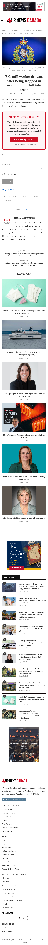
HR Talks (5, 904)
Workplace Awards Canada (12, 900)
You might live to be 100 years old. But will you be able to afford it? (32, 628)
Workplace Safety (8, 813)
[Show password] (42, 168)
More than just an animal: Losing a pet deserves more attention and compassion (32, 671)
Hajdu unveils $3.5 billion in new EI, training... (24, 518)
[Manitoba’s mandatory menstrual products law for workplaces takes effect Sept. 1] (24, 293)
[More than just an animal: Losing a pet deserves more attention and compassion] (9, 672)
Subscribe (5, 881)
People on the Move (9, 865)
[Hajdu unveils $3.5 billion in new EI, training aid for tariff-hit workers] (24, 500)
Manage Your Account (10, 885)
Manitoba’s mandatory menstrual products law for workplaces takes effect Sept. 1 (32, 699)
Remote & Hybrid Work (10, 869)
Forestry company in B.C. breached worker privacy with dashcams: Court (30, 643)
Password (6, 164)
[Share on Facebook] (30, 209)
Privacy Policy (7, 931)
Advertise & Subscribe (14, 874)
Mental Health (7, 817)
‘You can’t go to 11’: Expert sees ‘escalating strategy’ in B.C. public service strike (32, 685)
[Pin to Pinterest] (33, 209)
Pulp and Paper (25, 196)
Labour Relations (8, 809)
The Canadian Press (17, 94)
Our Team (5, 928)
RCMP (36, 196)
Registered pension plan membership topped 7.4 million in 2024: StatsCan (32, 600)
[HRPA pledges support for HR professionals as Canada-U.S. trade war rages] (24, 376)
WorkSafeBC (8, 200)
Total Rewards (7, 824)
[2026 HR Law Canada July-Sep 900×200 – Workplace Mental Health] (24, 3)
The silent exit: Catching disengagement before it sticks (24, 436)
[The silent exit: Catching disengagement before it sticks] (24, 417)
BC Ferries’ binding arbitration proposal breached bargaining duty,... (24, 353)
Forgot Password (9, 189)
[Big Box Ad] (24, 728)
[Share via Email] (35, 209)
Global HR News (8, 854)
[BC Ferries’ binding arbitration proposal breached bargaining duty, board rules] (24, 334)
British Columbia (10, 196)
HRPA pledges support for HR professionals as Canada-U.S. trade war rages (30, 657)
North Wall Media (8, 907)
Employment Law (8, 844)
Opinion (4, 820)
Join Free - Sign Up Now (24, 139)
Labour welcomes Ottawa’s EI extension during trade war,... (24, 477)
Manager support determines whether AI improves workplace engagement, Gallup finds (31, 586)
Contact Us (8, 924)
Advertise (5, 878)
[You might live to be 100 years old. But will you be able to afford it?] (9, 630)
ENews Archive (7, 831)
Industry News (7, 862)
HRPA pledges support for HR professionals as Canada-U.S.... (24, 394)
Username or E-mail (10, 154)
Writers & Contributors (10, 827)
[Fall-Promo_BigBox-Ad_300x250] (24, 542)
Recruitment (6, 847)
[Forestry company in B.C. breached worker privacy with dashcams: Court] (9, 644)
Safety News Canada (9, 897)
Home (4, 30)
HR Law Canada (8, 893)
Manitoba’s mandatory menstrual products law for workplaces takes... (24, 312)
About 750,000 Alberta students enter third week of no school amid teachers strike (31, 614)
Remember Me (10, 174)
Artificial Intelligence (9, 851)
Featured (15, 30)
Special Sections (11, 806)
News (4, 836)
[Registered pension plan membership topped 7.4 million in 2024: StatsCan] (9, 601)
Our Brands (8, 889)
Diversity (5, 858)
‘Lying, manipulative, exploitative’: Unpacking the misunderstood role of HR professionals (30, 714)
